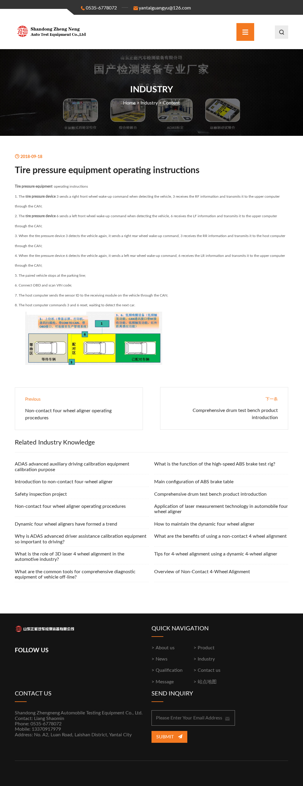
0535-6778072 (101, 8)
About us (165, 647)
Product (206, 647)
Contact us (209, 670)
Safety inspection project (41, 494)
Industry (149, 103)
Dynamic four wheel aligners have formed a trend (66, 524)
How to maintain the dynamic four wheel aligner (204, 524)
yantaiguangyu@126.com (165, 8)
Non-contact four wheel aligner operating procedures (70, 506)
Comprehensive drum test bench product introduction (210, 494)
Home (129, 103)
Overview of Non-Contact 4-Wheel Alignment (202, 571)
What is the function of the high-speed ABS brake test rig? (214, 464)
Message (165, 681)
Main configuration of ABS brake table (193, 481)
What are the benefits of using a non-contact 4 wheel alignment (220, 536)
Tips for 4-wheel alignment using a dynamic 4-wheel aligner (215, 554)
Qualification (169, 670)
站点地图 (207, 681)
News (161, 659)
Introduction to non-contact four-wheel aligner (64, 481)
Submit (165, 737)
